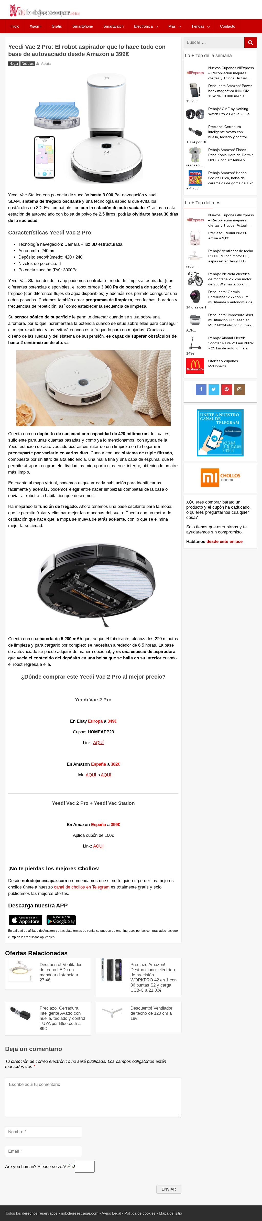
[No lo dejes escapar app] (25, 924)
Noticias (28, 64)
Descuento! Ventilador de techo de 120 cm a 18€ (151, 1013)
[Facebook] (201, 389)
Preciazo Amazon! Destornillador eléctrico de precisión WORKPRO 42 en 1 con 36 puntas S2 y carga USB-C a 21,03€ (153, 977)
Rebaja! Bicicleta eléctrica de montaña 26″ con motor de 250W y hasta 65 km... (230, 279)
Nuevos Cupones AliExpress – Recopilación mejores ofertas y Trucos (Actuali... (231, 73)
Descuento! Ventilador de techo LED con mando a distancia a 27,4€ (61, 972)
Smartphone (82, 26)
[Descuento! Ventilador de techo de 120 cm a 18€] (111, 1023)
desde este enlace (224, 541)
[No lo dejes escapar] (44, 15)
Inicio (14, 26)
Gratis (57, 26)
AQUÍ (98, 742)
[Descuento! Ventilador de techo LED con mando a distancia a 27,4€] (20, 980)
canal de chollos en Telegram (82, 887)
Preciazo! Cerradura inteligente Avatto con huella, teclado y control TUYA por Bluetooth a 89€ (62, 1018)
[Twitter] (214, 389)
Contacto (227, 26)
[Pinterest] (226, 389)
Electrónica (143, 26)
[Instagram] (239, 389)
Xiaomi (35, 26)
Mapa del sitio (170, 1213)
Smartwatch (113, 26)
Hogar (13, 64)
